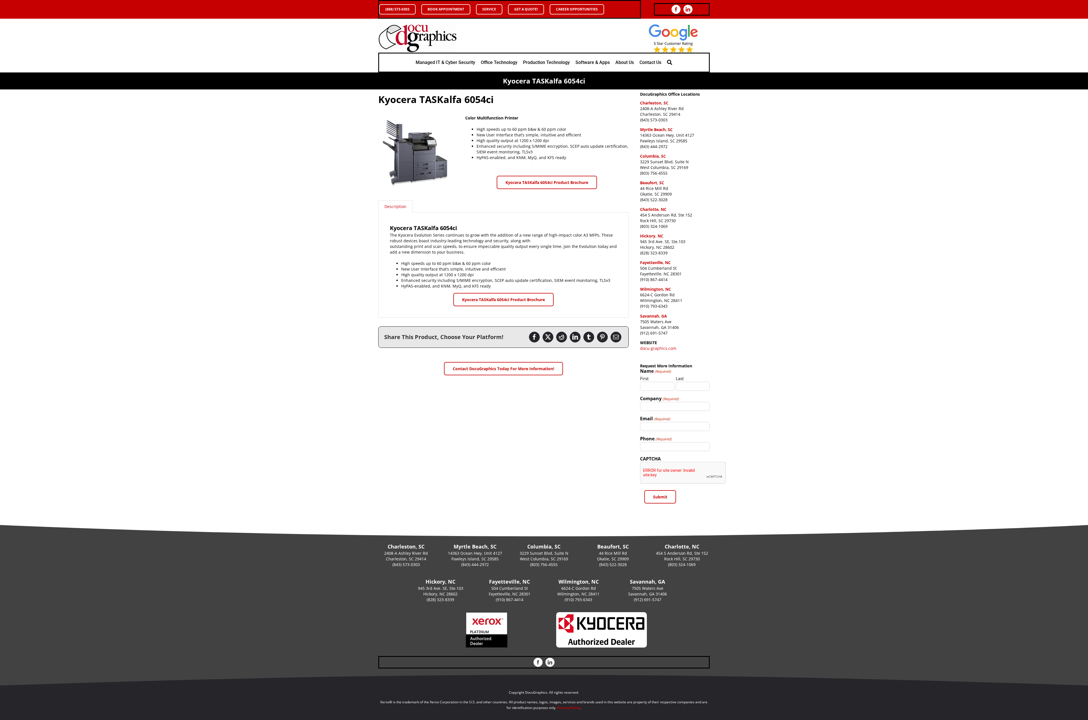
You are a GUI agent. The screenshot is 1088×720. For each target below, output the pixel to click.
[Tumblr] (589, 337)
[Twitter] (548, 337)
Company (659, 398)
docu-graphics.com (658, 348)
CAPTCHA (650, 459)
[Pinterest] (602, 337)
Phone (656, 439)
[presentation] (683, 473)
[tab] (395, 206)
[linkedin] (687, 9)
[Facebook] (534, 337)
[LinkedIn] (575, 337)
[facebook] (676, 9)
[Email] (616, 337)
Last (680, 378)
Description (395, 206)
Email (655, 418)
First (644, 378)
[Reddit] (561, 337)
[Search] (669, 62)
